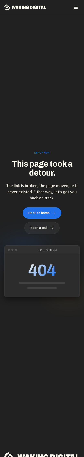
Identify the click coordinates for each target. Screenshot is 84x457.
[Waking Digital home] (25, 7)
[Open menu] (76, 7)
